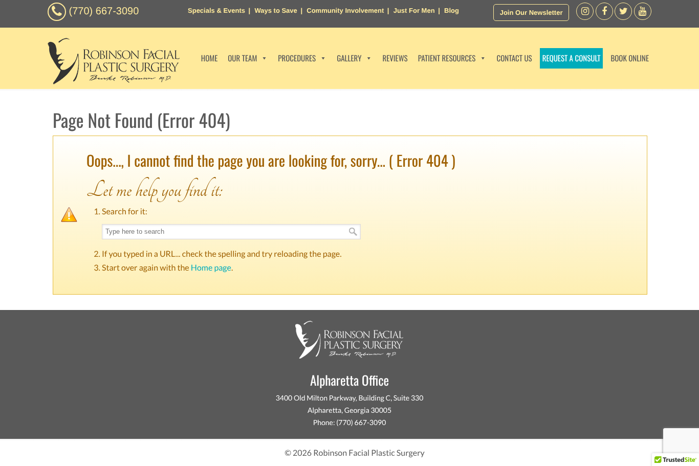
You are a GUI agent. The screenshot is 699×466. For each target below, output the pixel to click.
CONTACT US (514, 58)
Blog (451, 10)
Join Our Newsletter (531, 12)
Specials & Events (216, 10)
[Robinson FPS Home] (111, 81)
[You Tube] (642, 17)
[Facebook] (585, 17)
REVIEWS (394, 58)
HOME (209, 58)
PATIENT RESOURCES (447, 58)
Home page (211, 268)
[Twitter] (623, 17)
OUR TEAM (242, 58)
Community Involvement (345, 10)
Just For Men (414, 10)
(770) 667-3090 (104, 11)
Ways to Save (275, 10)
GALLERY (349, 58)
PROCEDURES (297, 58)
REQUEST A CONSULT (571, 58)
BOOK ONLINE (629, 58)
